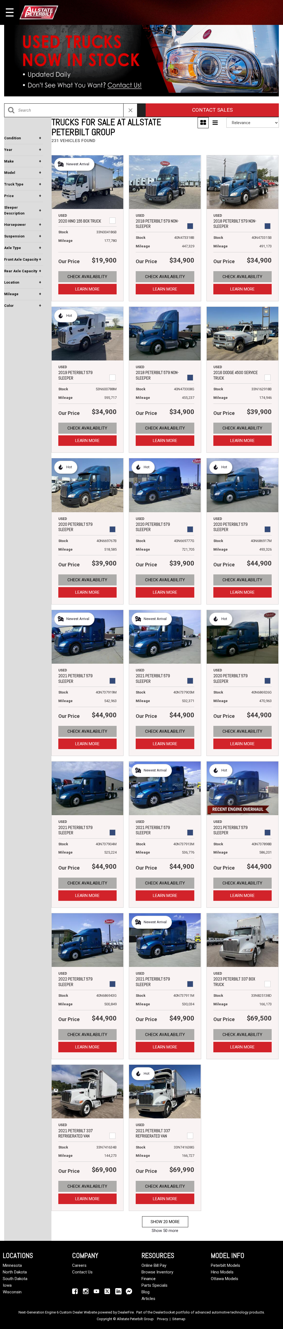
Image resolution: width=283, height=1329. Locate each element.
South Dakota (15, 1278)
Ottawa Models (224, 1278)
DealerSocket (164, 1312)
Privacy (162, 1319)
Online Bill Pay (154, 1265)
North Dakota (15, 1272)
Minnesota (12, 1265)
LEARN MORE (87, 289)
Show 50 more (165, 1230)
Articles (148, 1298)
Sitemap (178, 1319)
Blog (146, 1291)
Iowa (7, 1285)
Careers (79, 1265)
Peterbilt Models (225, 1265)
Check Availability (87, 276)
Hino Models (222, 1272)
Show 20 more (165, 1221)
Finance (149, 1278)
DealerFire (126, 1312)
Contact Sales (212, 110)
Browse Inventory (157, 1272)
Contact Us (82, 1272)
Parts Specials (154, 1285)
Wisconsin (12, 1291)
